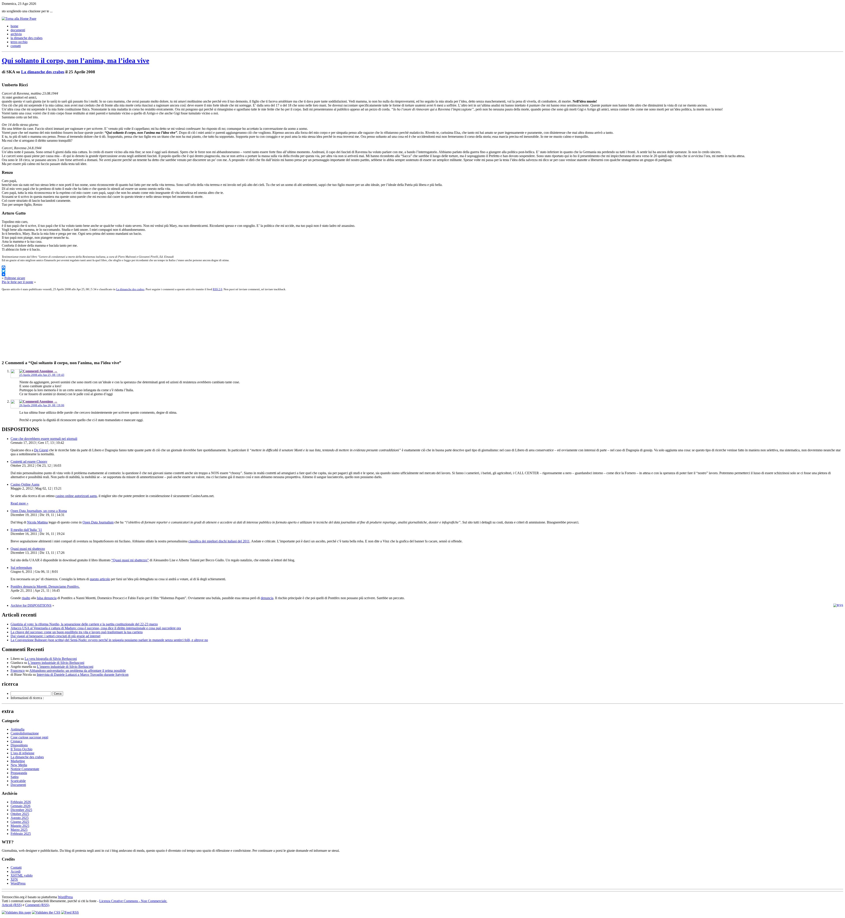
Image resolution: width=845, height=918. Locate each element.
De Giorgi (41, 450)
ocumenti (18, 30)
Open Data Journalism (98, 522)
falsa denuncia (47, 598)
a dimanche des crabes (26, 38)
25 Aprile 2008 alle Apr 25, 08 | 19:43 (41, 374)
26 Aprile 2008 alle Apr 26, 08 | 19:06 (41, 405)
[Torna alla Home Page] (19, 18)
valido (22, 875)
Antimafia (17, 729)
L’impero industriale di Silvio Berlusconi (56, 663)
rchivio (16, 34)
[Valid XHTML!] (16, 912)
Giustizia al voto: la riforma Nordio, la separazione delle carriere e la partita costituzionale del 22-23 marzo (84, 624)
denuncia (267, 598)
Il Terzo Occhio (21, 749)
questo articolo (100, 579)
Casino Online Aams (25, 484)
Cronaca (16, 741)
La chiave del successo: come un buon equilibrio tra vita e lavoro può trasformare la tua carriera (77, 632)
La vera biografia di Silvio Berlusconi (51, 659)
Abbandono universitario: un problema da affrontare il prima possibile (77, 670)
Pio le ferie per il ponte (17, 282)
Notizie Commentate (25, 769)
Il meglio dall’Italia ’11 (26, 530)
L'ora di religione (22, 753)
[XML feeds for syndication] (70, 912)
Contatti (16, 867)
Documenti (18, 785)
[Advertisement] (134, 325)
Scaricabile (18, 781)
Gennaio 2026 (20, 806)
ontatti (16, 46)
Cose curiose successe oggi (29, 737)
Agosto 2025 (20, 818)
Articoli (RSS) (12, 905)
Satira (14, 777)
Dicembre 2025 (21, 810)
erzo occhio (19, 42)
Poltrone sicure (14, 278)
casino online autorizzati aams (76, 496)
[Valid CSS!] (46, 912)
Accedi (15, 871)
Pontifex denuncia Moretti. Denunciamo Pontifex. (45, 586)
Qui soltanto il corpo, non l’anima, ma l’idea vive (75, 60)
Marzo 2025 (19, 830)
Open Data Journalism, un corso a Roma (39, 511)
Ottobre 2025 (20, 814)
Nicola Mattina (37, 522)
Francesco (18, 670)
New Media (19, 765)
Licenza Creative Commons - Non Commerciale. (133, 901)
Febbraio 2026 (21, 802)
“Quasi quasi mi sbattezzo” (130, 560)
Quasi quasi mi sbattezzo (28, 549)
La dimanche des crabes (42, 72)
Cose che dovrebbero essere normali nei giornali (44, 439)
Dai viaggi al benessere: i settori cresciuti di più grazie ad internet (55, 636)
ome (14, 26)
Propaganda (19, 773)
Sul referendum (21, 567)
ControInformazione (25, 733)
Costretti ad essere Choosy (29, 461)
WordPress (18, 883)
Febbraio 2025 (21, 833)
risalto (26, 598)
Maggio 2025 (20, 826)
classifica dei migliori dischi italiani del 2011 (219, 541)
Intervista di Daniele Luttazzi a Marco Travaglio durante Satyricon (83, 674)
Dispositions (19, 745)
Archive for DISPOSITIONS (31, 605)
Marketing (18, 761)
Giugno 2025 (20, 822)
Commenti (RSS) (37, 905)
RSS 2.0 (217, 289)
